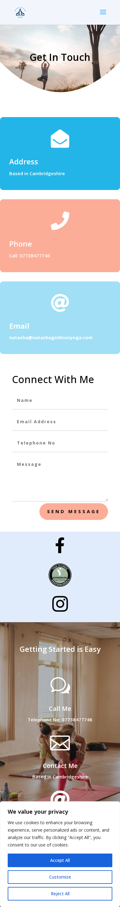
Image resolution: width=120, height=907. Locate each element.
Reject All (60, 893)
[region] (60, 854)
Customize (60, 877)
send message (73, 511)
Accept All (60, 860)
